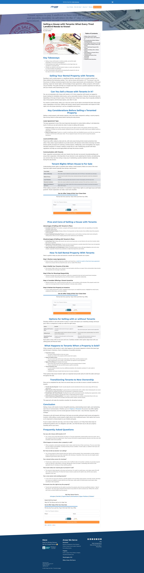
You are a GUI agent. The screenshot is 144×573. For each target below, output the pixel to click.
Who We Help (77, 7)
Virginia (72, 409)
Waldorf (91, 496)
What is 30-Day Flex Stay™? (96, 545)
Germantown (74, 496)
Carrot (59, 568)
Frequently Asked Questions (90, 59)
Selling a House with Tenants (90, 36)
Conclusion (86, 58)
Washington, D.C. (68, 557)
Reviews (91, 7)
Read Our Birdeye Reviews (49, 542)
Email (74, 204)
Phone (55, 204)
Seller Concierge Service (97, 543)
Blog (101, 541)
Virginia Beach (66, 496)
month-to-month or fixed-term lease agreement (88, 261)
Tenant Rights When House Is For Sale (92, 43)
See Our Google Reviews (49, 544)
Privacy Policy (99, 546)
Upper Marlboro (83, 496)
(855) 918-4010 (96, 14)
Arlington (52, 496)
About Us (85, 7)
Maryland (78, 409)
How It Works (70, 7)
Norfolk (58, 496)
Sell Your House (97, 7)
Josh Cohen (48, 31)
